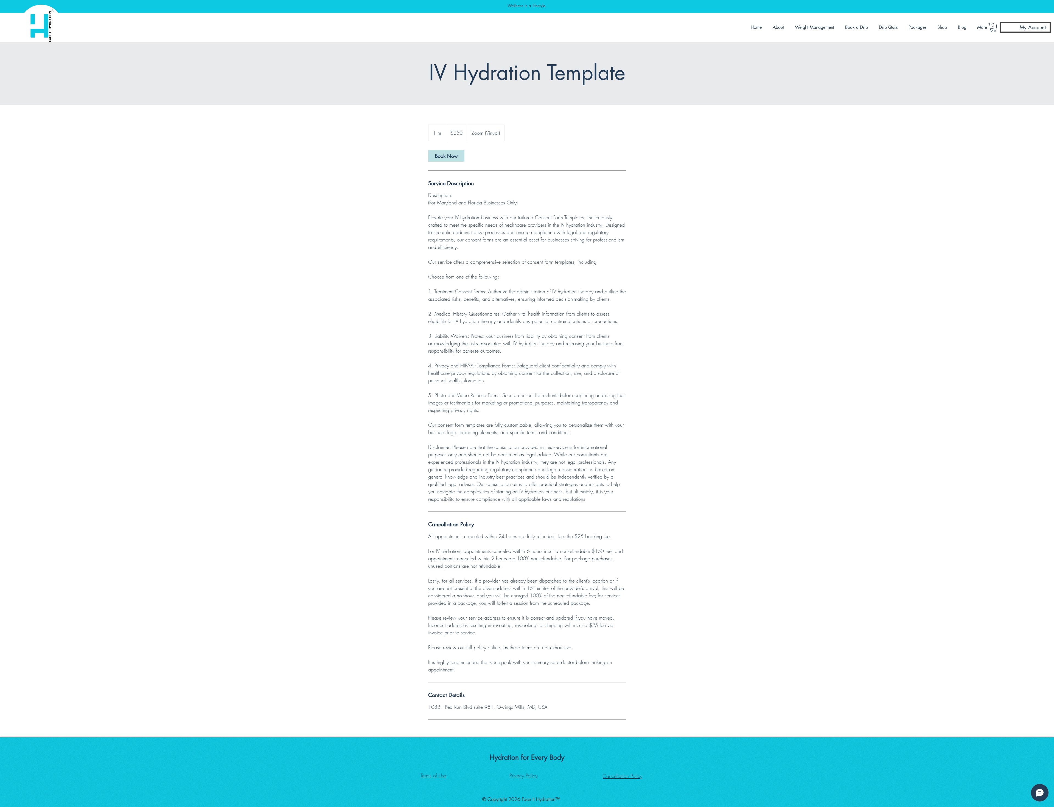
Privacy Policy (523, 775)
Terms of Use (433, 775)
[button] (780, 27)
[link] (446, 156)
